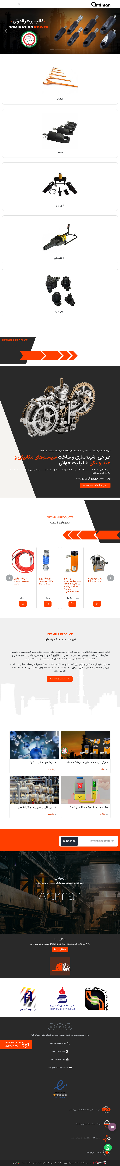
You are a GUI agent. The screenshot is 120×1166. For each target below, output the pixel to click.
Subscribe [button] (69, 841)
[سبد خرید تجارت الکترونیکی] (19, 4)
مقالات (103, 769)
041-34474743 (58, 1059)
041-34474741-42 (58, 1043)
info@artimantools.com (58, 1067)
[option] (60, 578)
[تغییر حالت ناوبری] (12, 4)
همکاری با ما (60, 949)
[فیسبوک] (68, 1026)
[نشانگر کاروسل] (68, 49)
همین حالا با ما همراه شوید (95, 485)
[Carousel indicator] (52, 49)
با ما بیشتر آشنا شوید (59, 679)
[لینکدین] (60, 1026)
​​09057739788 (58, 1051)
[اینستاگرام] (51, 1026)
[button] (97, 604)
